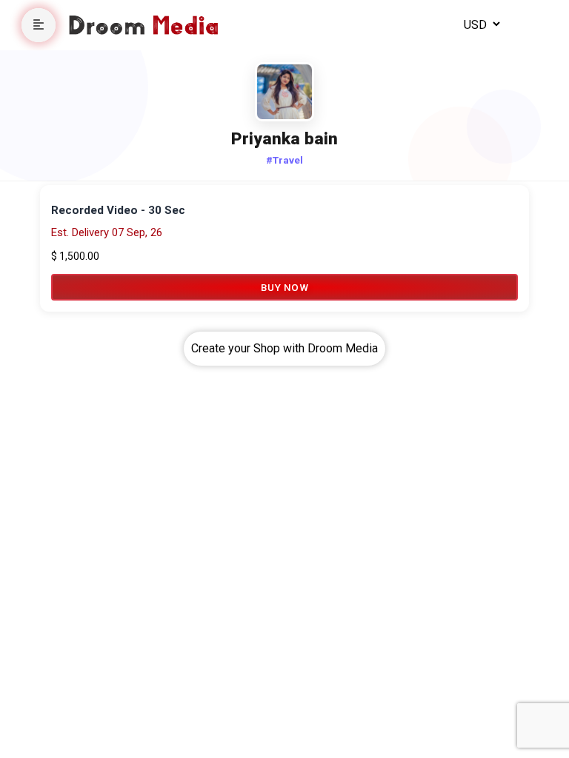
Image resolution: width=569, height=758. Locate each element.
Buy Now (285, 287)
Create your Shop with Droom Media (284, 348)
